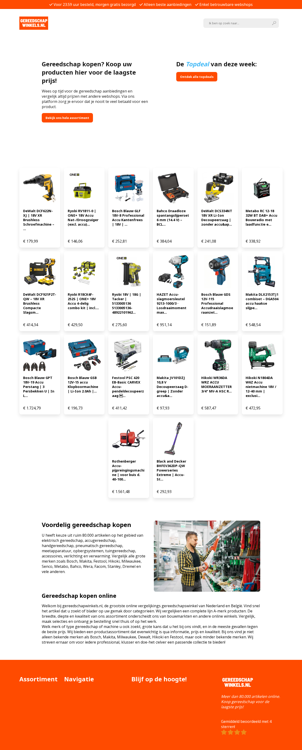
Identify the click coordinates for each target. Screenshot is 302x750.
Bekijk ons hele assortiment (67, 118)
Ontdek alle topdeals (197, 77)
